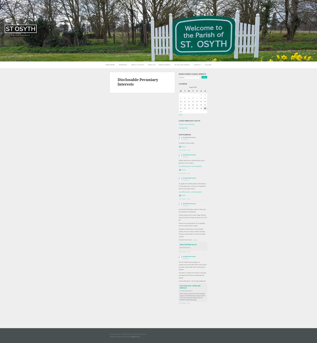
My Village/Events (182, 65)
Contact (197, 65)
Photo (184, 147)
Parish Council (164, 65)
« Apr (180, 115)
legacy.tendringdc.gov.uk (188, 244)
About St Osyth (137, 65)
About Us (151, 65)
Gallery (208, 65)
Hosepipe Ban (183, 128)
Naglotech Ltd (135, 337)
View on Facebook (182, 150)
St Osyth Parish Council (189, 137)
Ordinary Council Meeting (186, 124)
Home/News (110, 65)
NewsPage (123, 65)
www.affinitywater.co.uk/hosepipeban (190, 166)
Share (188, 150)
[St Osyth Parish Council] (158, 30)
